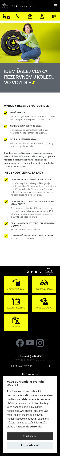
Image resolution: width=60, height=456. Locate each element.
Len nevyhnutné (30, 445)
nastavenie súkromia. (29, 426)
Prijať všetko (30, 436)
